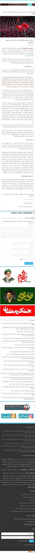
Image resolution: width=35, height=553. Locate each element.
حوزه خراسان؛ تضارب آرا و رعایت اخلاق (25, 331)
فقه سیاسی (26, 480)
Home (32, 12)
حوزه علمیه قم (17, 476)
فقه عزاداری (14, 213)
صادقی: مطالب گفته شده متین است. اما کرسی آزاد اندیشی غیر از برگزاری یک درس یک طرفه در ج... (18, 440)
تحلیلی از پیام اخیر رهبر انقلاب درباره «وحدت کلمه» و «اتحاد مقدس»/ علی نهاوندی (18, 370)
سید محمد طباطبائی (28, 213)
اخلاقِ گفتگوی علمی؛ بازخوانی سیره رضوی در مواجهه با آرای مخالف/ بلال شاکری (17, 348)
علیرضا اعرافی (9, 478)
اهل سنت (18, 469)
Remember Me (22, 541)
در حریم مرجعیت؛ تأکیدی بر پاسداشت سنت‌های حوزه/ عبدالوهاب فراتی (18, 381)
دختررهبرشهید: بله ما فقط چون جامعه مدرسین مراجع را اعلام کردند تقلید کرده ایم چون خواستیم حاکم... (18, 446)
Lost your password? (29, 545)
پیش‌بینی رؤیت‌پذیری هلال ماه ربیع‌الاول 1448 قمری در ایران (20, 354)
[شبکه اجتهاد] (17, 5)
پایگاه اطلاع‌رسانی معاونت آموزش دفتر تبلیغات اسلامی (22, 511)
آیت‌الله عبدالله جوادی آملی (12, 462)
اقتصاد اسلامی (20, 466)
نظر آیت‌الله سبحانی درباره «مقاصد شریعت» (24, 345)
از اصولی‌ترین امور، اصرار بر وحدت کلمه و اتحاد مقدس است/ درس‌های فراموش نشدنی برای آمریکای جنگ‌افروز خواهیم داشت (18, 378)
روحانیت (25, 478)
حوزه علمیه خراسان (28, 475)
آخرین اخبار (27, 12)
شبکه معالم (32, 500)
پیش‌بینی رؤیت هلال (15, 484)
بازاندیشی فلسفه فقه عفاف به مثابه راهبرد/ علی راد (22, 391)
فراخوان (4, 478)
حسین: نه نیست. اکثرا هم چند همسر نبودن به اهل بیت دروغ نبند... (19, 443)
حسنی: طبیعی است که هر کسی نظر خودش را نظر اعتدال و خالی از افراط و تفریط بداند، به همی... (18, 436)
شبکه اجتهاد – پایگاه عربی (29, 497)
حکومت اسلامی (10, 476)
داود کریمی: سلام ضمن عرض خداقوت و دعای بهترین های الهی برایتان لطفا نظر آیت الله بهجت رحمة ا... (19, 451)
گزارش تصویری (7, 484)
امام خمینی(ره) (11, 466)
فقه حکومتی (32, 480)
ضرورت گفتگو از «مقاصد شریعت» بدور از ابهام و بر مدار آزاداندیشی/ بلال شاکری (17, 324)
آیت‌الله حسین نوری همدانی (18, 459)
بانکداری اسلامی (12, 470)
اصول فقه (26, 466)
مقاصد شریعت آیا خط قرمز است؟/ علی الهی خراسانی (22, 352)
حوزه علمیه (5, 473)
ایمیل (32, 247)
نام (32, 241)
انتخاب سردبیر (28, 469)
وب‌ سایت (31, 252)
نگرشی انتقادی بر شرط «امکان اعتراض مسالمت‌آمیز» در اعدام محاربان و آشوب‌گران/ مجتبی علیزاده (18, 335)
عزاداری (20, 213)
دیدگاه (31, 225)
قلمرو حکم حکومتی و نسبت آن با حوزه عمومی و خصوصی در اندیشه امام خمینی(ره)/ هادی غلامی (17, 398)
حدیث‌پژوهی (11, 473)
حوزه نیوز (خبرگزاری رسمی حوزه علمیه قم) (25, 508)
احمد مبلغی (10, 464)
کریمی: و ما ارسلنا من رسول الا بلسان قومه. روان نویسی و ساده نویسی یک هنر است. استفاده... (19, 431)
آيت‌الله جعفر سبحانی (29, 459)
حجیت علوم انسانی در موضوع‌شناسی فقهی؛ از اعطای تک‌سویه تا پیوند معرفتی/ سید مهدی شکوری (18, 357)
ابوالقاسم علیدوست (19, 464)
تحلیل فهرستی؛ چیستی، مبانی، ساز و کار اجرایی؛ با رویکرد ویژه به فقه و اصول (18, 394)
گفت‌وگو (31, 487)
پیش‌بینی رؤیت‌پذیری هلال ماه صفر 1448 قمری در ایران (21, 384)
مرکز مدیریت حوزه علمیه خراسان (27, 506)
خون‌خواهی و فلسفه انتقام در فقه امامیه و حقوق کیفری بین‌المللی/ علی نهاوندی (18, 387)
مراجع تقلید (26, 482)
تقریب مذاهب (21, 473)
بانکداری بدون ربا (4, 469)
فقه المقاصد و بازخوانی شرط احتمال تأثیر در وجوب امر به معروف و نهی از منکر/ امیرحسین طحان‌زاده (17, 341)
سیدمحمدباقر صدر (18, 478)
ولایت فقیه (27, 484)
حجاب (15, 473)
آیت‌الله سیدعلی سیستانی (23, 462)
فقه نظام (21, 480)
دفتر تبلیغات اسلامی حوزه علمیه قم (27, 503)
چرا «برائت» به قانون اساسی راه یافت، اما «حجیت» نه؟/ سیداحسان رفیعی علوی (18, 361)
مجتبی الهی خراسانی (16, 480)
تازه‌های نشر (30, 472)
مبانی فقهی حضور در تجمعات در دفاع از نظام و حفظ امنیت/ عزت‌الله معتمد (19, 365)
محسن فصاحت (9, 480)
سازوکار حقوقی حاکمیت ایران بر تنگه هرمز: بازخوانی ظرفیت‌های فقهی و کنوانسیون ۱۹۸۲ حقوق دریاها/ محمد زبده (18, 328)
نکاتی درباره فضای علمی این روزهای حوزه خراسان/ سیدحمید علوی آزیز (18, 338)
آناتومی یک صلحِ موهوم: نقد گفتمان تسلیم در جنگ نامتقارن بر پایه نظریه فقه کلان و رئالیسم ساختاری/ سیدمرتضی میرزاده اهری (17, 374)
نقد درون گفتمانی (7, 482)
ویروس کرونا (22, 484)
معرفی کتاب (21, 482)
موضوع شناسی (14, 482)
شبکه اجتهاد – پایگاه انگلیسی (28, 494)
